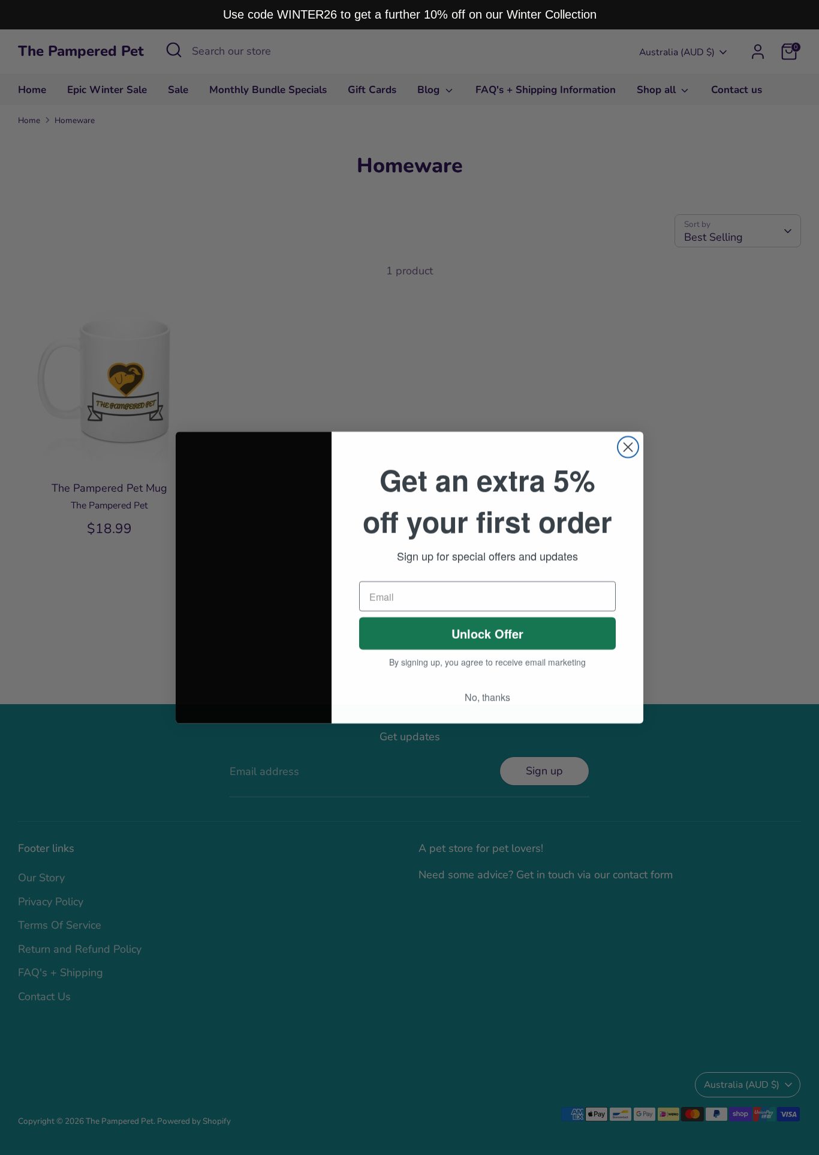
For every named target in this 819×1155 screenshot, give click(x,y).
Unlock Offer (487, 633)
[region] (409, 14)
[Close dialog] (628, 446)
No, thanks (487, 697)
